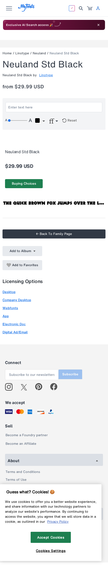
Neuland (39, 53)
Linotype (22, 53)
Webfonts (10, 308)
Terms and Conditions (23, 471)
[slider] (17, 120)
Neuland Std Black (64, 53)
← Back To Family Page (54, 233)
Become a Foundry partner (27, 435)
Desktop (9, 292)
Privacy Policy (58, 521)
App (6, 316)
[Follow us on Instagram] (10, 387)
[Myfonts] (26, 10)
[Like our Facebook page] (56, 387)
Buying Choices (24, 183)
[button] (40, 121)
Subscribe (70, 374)
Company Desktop (17, 300)
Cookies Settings (51, 550)
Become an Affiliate (21, 443)
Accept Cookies (50, 537)
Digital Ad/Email (15, 332)
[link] (89, 8)
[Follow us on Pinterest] (40, 387)
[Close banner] (98, 24)
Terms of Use (16, 479)
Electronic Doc (14, 324)
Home (7, 53)
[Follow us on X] (25, 387)
